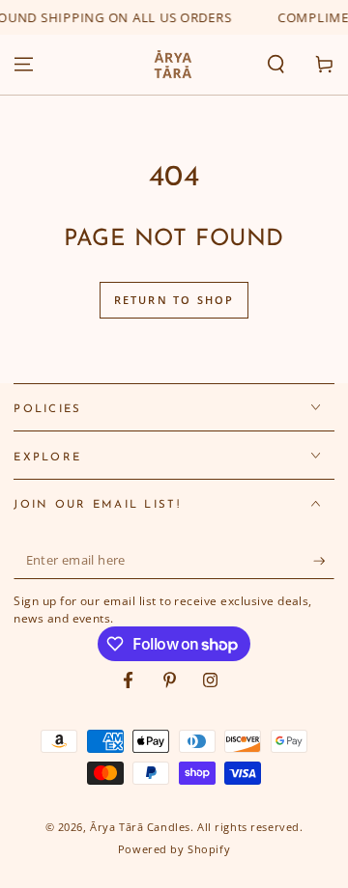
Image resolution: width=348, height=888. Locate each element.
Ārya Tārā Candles (140, 826)
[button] (276, 64)
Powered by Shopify (174, 849)
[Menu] (23, 64)
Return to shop (174, 299)
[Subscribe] (323, 561)
